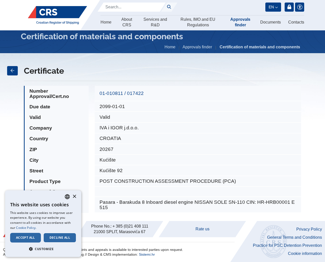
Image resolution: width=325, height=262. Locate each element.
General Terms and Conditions (294, 237)
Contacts (296, 22)
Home (106, 22)
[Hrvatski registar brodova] (57, 15)
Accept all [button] (25, 237)
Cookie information (305, 253)
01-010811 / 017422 (122, 93)
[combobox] (67, 196)
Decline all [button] (60, 237)
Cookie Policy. (26, 228)
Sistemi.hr (147, 254)
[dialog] (43, 223)
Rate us (202, 229)
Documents (270, 22)
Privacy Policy (309, 229)
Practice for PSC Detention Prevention (287, 245)
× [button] (74, 196)
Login (289, 7)
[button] (43, 249)
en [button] (271, 7)
